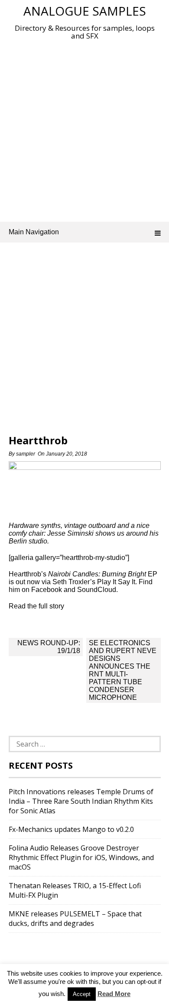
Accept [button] (82, 994)
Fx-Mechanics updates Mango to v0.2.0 (71, 829)
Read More (114, 993)
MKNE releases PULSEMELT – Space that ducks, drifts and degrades (75, 918)
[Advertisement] (84, 129)
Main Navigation (34, 232)
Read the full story (36, 606)
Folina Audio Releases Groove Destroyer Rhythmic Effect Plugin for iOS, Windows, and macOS (81, 857)
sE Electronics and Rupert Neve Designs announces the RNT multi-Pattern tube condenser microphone (122, 670)
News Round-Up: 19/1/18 (48, 646)
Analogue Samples (84, 11)
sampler (25, 454)
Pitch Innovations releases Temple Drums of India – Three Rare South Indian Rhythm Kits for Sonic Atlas (81, 801)
